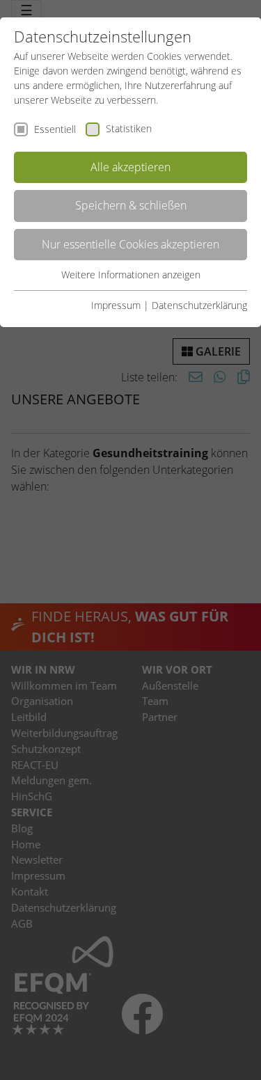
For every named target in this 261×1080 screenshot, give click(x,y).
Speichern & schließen (131, 205)
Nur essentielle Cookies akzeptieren (130, 244)
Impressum (116, 305)
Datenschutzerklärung (199, 305)
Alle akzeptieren (130, 167)
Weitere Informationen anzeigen (130, 274)
